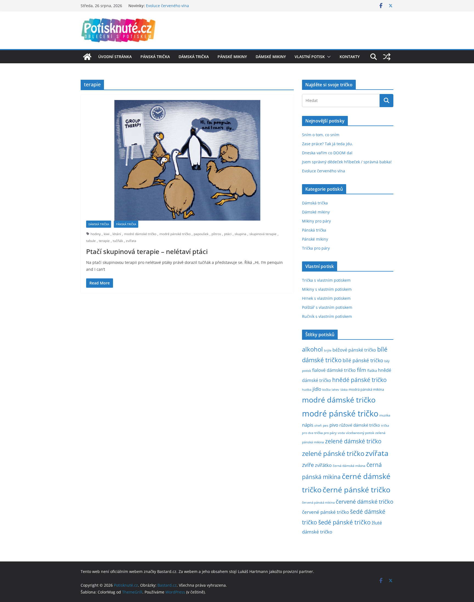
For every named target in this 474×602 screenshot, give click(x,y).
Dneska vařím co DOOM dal (327, 152)
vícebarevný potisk (360, 432)
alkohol (312, 349)
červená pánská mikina (318, 502)
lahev (335, 389)
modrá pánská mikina (366, 389)
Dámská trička (194, 56)
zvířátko (323, 465)
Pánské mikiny (232, 56)
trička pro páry (325, 432)
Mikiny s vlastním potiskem (327, 289)
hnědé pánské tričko (359, 380)
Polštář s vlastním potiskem (327, 307)
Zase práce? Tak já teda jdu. (327, 143)
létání (116, 234)
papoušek (201, 234)
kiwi (106, 234)
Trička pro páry (316, 248)
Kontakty (350, 56)
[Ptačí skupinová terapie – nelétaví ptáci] (187, 160)
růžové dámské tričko (359, 425)
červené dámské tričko (364, 501)
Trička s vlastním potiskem (326, 280)
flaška (372, 370)
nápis (307, 425)
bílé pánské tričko (363, 360)
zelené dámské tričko (353, 441)
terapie (104, 240)
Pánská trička (155, 56)
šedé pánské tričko (344, 522)
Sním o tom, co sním (320, 134)
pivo (333, 425)
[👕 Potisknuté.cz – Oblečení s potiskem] (87, 56)
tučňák (118, 240)
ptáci (228, 234)
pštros (216, 234)
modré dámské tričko (140, 234)
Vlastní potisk (310, 56)
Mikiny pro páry (316, 221)
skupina (240, 234)
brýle (327, 350)
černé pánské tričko (356, 489)
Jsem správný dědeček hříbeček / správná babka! (347, 161)
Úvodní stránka (115, 56)
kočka (326, 389)
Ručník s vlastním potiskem (327, 316)
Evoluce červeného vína (167, 6)
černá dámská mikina (349, 465)
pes (325, 425)
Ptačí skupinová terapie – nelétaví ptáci (147, 251)
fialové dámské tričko (334, 370)
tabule (91, 240)
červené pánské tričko (325, 512)
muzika (384, 415)
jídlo (316, 389)
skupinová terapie (262, 234)
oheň (318, 425)
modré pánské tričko (175, 234)
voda (341, 433)
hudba (306, 389)
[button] (328, 57)
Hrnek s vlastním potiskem (326, 298)
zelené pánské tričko (333, 453)
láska (344, 390)
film (361, 369)
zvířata (131, 240)
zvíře (308, 465)
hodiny (96, 234)
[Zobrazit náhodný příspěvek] (386, 56)
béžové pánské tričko (354, 350)
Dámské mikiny (271, 56)
